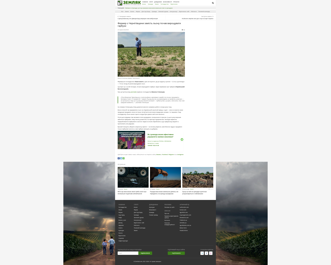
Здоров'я (121, 225)
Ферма (138, 11)
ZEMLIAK (167, 211)
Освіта (120, 228)
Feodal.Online (184, 230)
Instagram (180, 154)
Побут (120, 217)
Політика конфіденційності (169, 223)
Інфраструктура (123, 241)
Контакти (167, 220)
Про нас (166, 213)
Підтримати (176, 253)
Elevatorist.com (184, 217)
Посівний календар (204, 11)
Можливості (152, 210)
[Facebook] (119, 158)
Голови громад (153, 215)
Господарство (123, 207)
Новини (122, 205)
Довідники (153, 205)
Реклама (167, 205)
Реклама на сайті (169, 207)
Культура (121, 230)
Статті (136, 205)
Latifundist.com (184, 207)
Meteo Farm (183, 228)
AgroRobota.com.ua (185, 225)
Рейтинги (194, 11)
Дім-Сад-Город (146, 11)
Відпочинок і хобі (184, 11)
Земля (127, 11)
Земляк (158, 154)
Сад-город (121, 215)
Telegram (171, 154)
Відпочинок (122, 235)
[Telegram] (121, 158)
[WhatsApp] (123, 158)
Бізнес (132, 11)
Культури (152, 207)
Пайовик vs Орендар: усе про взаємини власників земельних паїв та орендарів (148, 8)
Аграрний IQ (184, 205)
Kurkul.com (183, 210)
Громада (154, 11)
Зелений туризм (163, 11)
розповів (134, 92)
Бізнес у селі (122, 220)
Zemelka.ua (183, 223)
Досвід (120, 223)
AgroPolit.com (184, 212)
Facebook (165, 154)
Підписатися (145, 253)
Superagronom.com (185, 215)
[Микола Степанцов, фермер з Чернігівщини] (151, 54)
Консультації (173, 11)
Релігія (120, 233)
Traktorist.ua (183, 220)
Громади (151, 212)
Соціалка (121, 238)
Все (122, 11)
